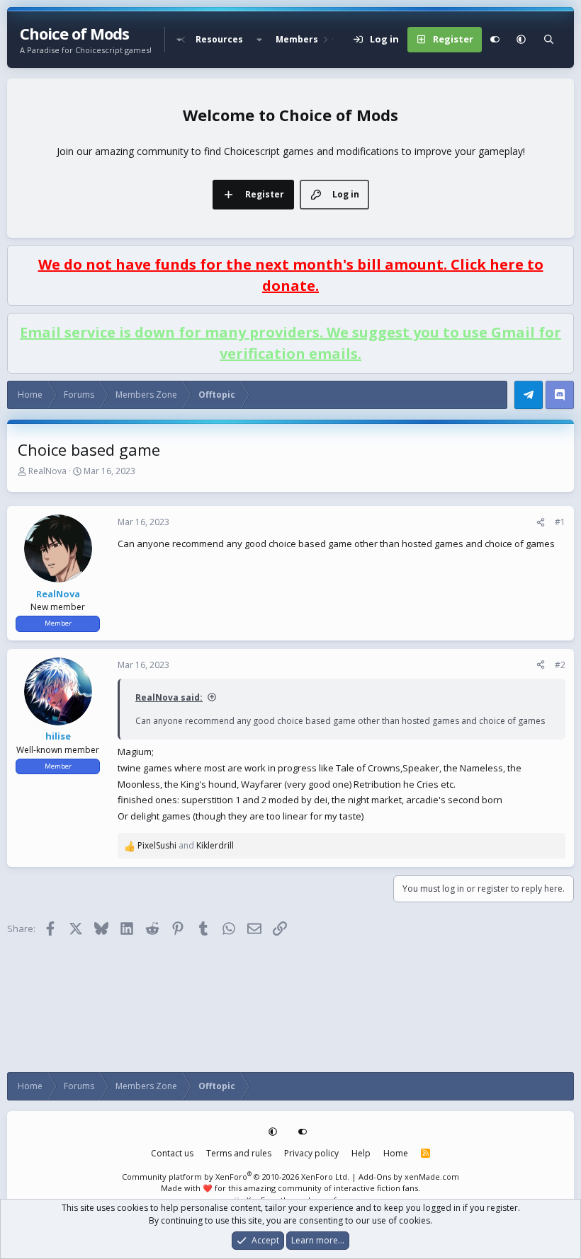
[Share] (540, 522)
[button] (259, 39)
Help (361, 1153)
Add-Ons (375, 1176)
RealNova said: (169, 697)
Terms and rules (238, 1153)
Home (395, 1153)
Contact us (172, 1153)
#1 (560, 522)
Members (297, 39)
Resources (219, 39)
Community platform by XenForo (235, 1176)
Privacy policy (311, 1153)
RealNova (47, 471)
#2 (560, 665)
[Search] (548, 39)
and (185, 845)
